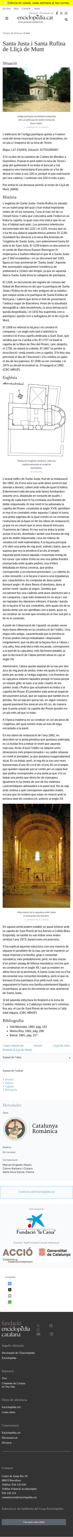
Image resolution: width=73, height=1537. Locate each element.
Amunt (38, 1045)
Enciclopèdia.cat (11, 1432)
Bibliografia (11, 1090)
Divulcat (33, 13)
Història (9, 1083)
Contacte (26, 8)
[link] (36, 1058)
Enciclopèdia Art (11, 1407)
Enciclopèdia (9, 1357)
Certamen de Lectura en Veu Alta (13, 1385)
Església (9, 1086)
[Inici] (35, 18)
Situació (9, 1079)
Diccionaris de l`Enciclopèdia (18, 1352)
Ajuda (37, 8)
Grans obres (8, 1412)
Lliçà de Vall (61, 1045)
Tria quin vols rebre (34, 1522)
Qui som (6, 8)
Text (4, 1378)
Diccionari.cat (46, 13)
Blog (16, 8)
